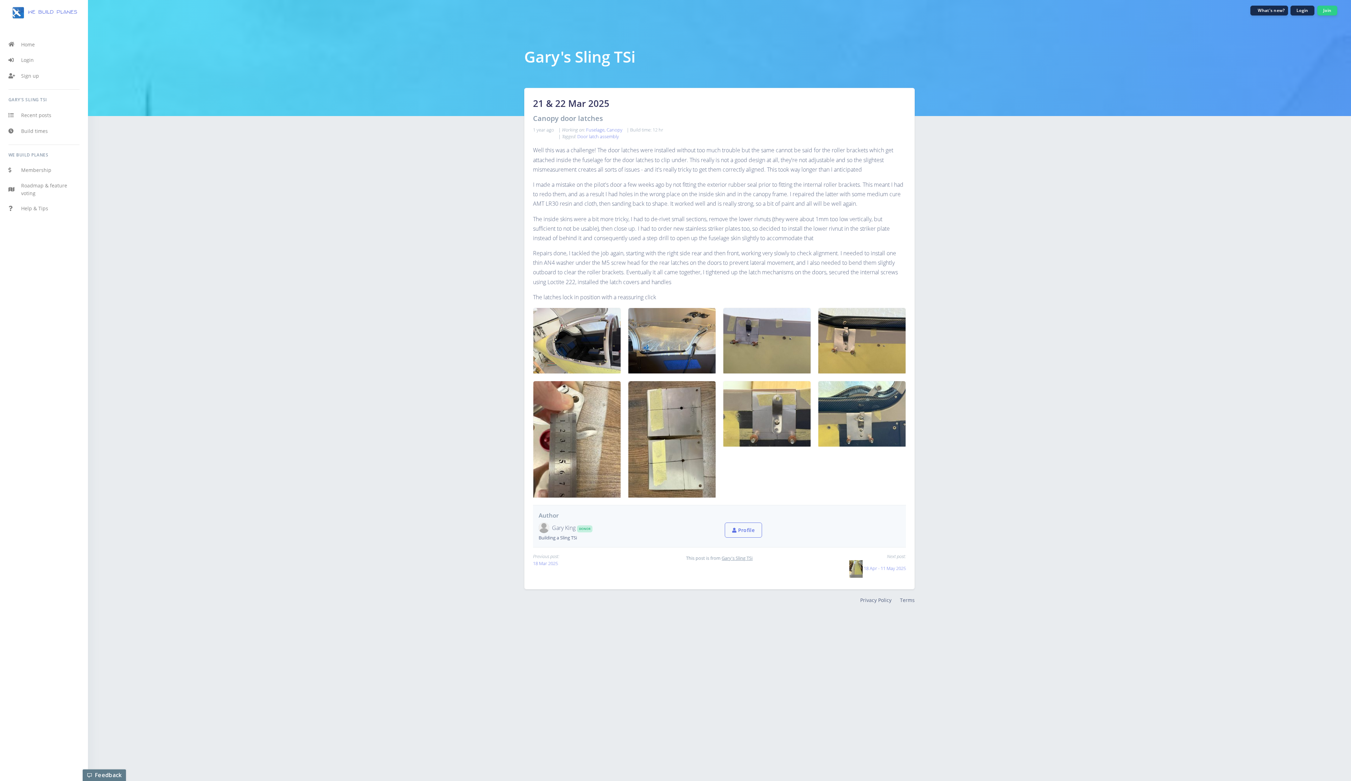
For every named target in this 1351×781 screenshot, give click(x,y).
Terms (907, 600)
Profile (745, 530)
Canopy (614, 130)
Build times (34, 131)
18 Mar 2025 (545, 563)
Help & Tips (34, 208)
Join (1327, 10)
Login (27, 60)
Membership (36, 170)
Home (28, 44)
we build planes (51, 12)
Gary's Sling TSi (737, 558)
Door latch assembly (598, 136)
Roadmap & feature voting (44, 189)
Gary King (564, 528)
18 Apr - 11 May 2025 (885, 568)
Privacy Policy (876, 600)
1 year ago (543, 130)
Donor (584, 529)
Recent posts (36, 115)
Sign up (30, 75)
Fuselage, (596, 130)
